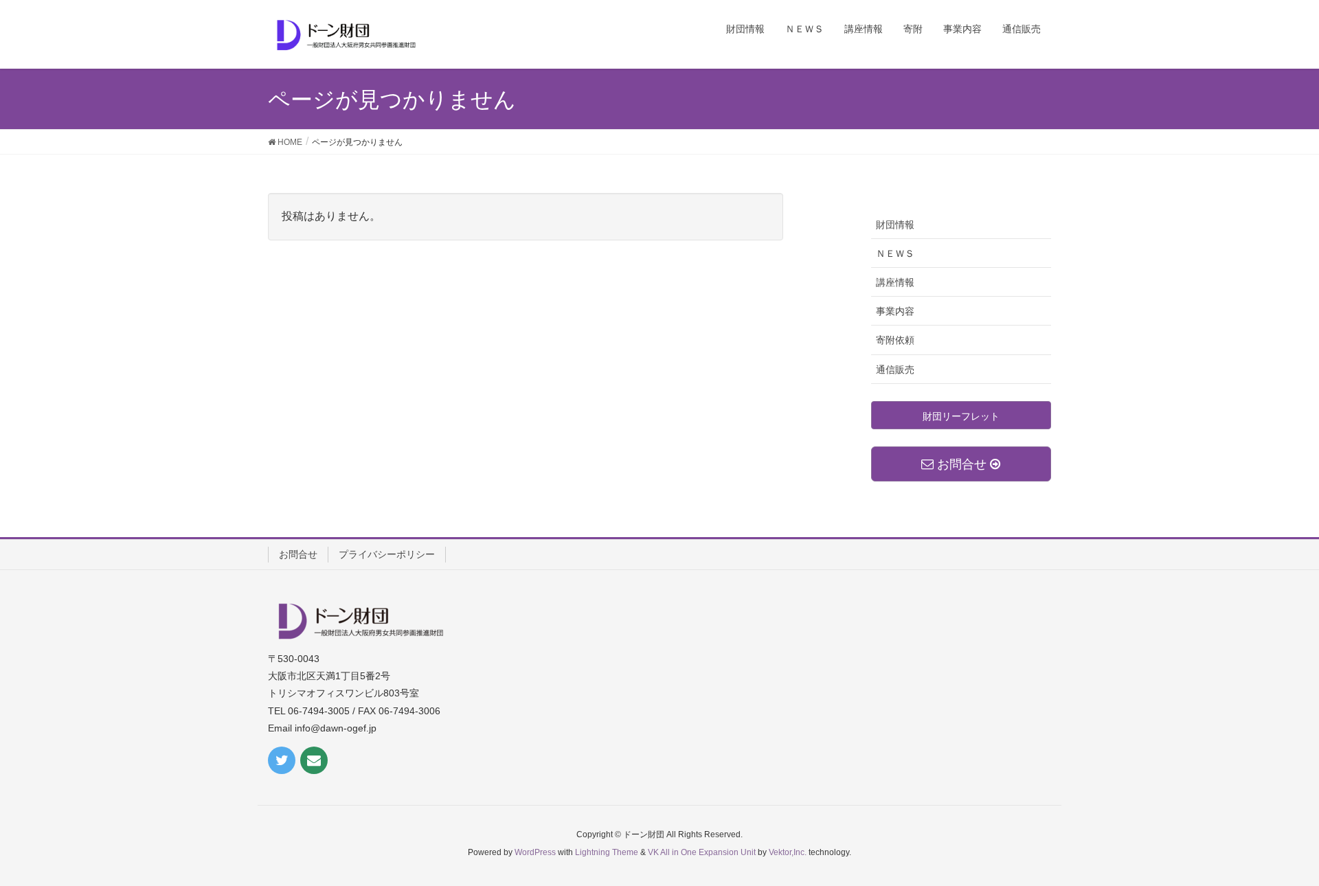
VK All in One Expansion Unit (702, 852)
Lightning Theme (606, 852)
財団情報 (895, 224)
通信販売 (895, 369)
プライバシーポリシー (387, 554)
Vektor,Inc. (788, 852)
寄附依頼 (895, 339)
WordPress (535, 852)
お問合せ (298, 554)
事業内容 (895, 311)
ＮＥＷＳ (895, 253)
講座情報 (895, 282)
